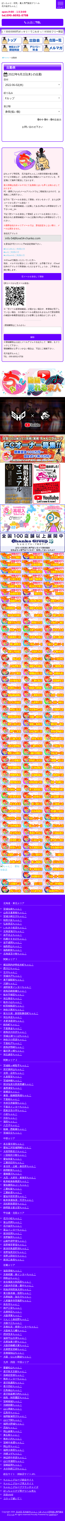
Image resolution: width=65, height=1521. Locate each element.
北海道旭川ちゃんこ (13, 931)
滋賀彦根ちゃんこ (12, 1270)
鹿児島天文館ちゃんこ (15, 1371)
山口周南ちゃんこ (12, 1408)
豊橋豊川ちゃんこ (12, 1173)
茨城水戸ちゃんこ (12, 975)
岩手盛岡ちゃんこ (12, 942)
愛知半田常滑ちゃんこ (15, 1196)
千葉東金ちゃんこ (12, 1028)
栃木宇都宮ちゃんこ (13, 994)
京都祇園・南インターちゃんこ (19, 1274)
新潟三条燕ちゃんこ (13, 1259)
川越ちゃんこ (10, 983)
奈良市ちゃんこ (11, 1304)
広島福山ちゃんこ (12, 1390)
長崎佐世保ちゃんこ (13, 1375)
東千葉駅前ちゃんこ (13, 979)
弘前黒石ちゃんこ (12, 923)
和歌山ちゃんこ (11, 1278)
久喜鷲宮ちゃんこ (12, 1076)
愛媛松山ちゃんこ (12, 1367)
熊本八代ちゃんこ (12, 1438)
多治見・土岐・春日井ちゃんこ (19, 1166)
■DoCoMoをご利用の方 (14, 248)
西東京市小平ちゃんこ (15, 1110)
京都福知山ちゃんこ (13, 1352)
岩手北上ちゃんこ (12, 934)
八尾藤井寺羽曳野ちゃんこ (17, 1300)
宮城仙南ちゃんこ (12, 908)
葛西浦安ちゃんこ (12, 1088)
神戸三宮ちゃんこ (12, 1307)
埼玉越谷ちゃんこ (12, 1054)
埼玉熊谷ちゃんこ (12, 998)
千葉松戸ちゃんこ (12, 1043)
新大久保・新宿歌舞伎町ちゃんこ (20, 1013)
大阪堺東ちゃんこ (12, 1315)
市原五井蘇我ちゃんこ (15, 1102)
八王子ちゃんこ (11, 1125)
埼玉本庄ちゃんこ (12, 1017)
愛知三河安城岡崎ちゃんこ (17, 1147)
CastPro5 (52, 1514)
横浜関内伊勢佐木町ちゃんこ (18, 964)
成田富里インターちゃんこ (17, 987)
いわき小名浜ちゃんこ (15, 927)
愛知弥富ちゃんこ (12, 1158)
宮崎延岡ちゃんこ (12, 1464)
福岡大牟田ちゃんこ (13, 1449)
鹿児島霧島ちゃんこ (13, 1382)
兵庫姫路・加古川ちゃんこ (17, 1296)
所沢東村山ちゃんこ (13, 1069)
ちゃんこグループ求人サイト (18, 1483)
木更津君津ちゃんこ (13, 1020)
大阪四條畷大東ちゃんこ (16, 1345)
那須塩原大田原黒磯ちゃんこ (18, 1084)
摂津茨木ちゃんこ (12, 1334)
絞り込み (8, 92)
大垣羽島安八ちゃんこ (15, 1151)
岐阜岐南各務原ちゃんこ (16, 1181)
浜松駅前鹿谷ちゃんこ (15, 1203)
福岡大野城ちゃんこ (13, 1423)
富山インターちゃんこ (15, 1229)
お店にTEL (33, 22)
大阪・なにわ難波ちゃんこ (17, 1356)
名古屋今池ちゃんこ (13, 1143)
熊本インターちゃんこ (15, 1378)
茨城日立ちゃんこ (12, 1132)
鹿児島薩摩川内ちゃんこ (16, 1393)
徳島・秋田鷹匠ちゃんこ (16, 1397)
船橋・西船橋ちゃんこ (15, 1129)
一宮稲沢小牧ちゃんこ (15, 1155)
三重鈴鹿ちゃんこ (12, 1192)
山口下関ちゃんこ (12, 1420)
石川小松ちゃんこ (12, 1218)
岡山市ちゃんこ (11, 1446)
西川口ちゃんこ (11, 968)
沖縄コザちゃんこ (12, 1453)
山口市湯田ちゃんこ (13, 1461)
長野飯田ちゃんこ (12, 1237)
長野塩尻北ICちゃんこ (14, 1252)
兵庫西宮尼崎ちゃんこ (15, 1349)
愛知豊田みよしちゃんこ (16, 1184)
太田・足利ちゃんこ (13, 1072)
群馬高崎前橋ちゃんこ (15, 990)
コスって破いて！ (12, 1498)
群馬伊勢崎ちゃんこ (13, 1047)
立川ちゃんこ (10, 972)
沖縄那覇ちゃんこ (12, 1405)
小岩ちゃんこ (10, 1114)
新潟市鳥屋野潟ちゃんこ (16, 1248)
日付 (6, 79)
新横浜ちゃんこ (11, 1091)
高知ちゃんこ (10, 1427)
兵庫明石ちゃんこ (12, 1311)
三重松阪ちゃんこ (12, 1188)
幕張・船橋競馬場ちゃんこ (17, 1095)
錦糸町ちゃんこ (11, 1024)
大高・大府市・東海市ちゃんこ (19, 1177)
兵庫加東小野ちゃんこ (15, 1341)
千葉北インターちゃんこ (16, 1106)
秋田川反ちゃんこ (12, 920)
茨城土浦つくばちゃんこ (16, 1035)
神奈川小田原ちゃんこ (15, 1039)
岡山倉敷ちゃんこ (12, 1431)
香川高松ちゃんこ (12, 1386)
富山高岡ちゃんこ (12, 1222)
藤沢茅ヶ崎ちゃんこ (13, 1050)
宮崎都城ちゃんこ (12, 1401)
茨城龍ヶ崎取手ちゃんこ (16, 1065)
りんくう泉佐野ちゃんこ (16, 1319)
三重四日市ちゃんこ (13, 1162)
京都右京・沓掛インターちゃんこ (20, 1326)
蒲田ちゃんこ (10, 1121)
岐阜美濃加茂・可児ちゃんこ (18, 1199)
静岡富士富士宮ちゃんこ (16, 1207)
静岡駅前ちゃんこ (12, 1170)
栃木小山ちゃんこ (12, 1002)
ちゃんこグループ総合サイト (18, 1479)
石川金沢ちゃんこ (12, 1225)
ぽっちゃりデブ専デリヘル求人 (19, 1490)
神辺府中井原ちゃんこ (15, 1457)
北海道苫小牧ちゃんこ (15, 953)
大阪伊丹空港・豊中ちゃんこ (18, 1285)
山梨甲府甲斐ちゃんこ (15, 1240)
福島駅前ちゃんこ (12, 950)
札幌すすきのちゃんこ (15, 938)
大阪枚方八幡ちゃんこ (15, 1330)
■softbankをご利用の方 (14, 255)
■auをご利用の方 (11, 252)
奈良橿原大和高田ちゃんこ (17, 1281)
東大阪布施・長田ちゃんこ (17, 1293)
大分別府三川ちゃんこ (15, 1468)
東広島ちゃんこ (11, 1434)
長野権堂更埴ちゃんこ (15, 1244)
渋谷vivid (8, 1494)
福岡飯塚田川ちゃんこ (15, 1416)
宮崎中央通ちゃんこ (13, 1442)
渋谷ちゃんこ (10, 1117)
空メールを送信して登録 (33, 276)
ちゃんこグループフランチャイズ (20, 1487)
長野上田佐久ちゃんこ (15, 1255)
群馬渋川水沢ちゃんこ (15, 1032)
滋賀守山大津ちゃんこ (15, 1338)
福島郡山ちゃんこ (12, 946)
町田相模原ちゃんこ (13, 1005)
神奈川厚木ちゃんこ (13, 1009)
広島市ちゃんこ (11, 1412)
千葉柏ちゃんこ (11, 1099)
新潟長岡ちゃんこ (12, 1233)
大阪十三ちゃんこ (12, 1322)
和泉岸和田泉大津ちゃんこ (17, 1289)
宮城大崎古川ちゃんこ (15, 916)
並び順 (7, 106)
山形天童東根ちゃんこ (15, 912)
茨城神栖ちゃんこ (12, 1080)
